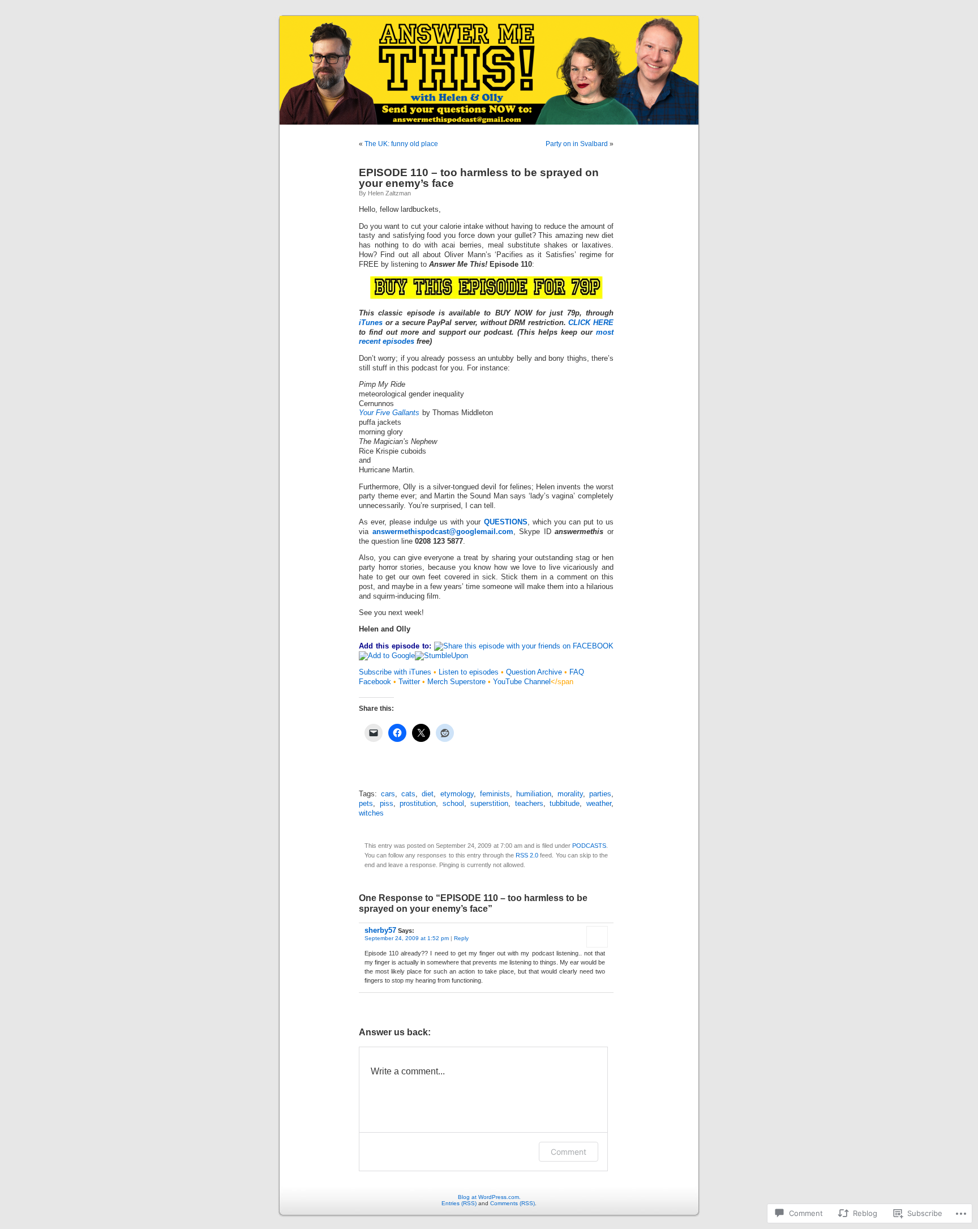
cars (388, 794)
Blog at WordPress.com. (489, 1197)
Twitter (409, 682)
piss (386, 804)
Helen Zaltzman (389, 193)
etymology (457, 794)
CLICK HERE (591, 323)
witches (371, 813)
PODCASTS (589, 845)
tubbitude (565, 804)
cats (408, 794)
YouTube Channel (522, 682)
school (453, 804)
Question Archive (534, 672)
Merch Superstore (456, 682)
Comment (568, 1152)
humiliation (533, 794)
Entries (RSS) (459, 1203)
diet (428, 794)
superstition (489, 804)
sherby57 (380, 930)
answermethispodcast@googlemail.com (442, 532)
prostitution (418, 804)
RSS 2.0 (527, 855)
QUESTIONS (505, 522)
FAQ (576, 672)
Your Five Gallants (389, 413)
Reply (461, 938)
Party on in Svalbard (577, 144)
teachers (529, 804)
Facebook (375, 682)
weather (598, 804)
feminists (495, 794)
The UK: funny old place (401, 144)
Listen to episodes (469, 672)
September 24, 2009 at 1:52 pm (406, 938)
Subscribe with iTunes (395, 672)
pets (366, 804)
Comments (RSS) (512, 1203)
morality (570, 794)
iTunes (371, 323)
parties (600, 794)
